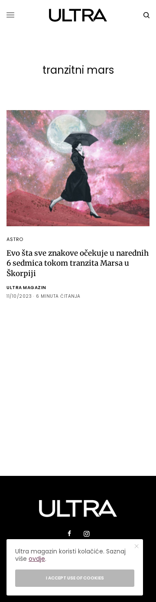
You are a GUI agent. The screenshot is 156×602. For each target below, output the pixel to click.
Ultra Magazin (26, 287)
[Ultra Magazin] (78, 15)
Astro (14, 239)
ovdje (37, 558)
